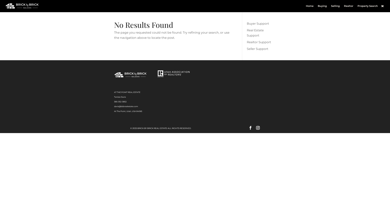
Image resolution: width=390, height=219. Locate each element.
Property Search (368, 6)
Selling (335, 6)
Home (310, 6)
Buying (322, 6)
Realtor (348, 6)
